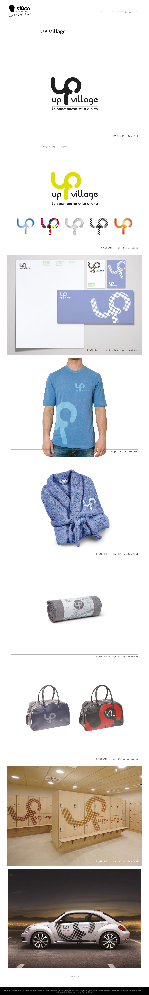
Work (106, 12)
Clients (112, 12)
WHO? (101, 12)
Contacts (120, 12)
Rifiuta (90, 992)
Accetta (84, 992)
